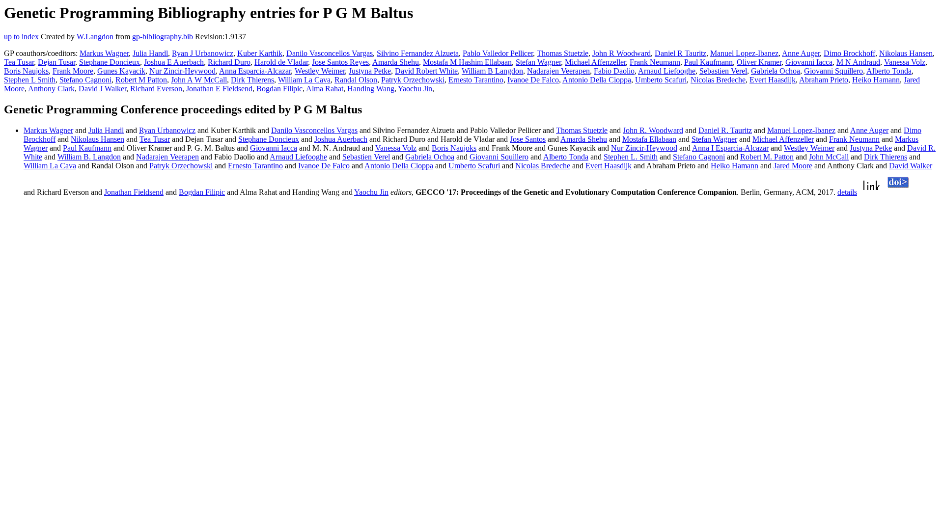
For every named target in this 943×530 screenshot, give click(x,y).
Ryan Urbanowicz (167, 130)
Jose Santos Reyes (340, 62)
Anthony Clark (51, 88)
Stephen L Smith (29, 80)
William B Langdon (492, 71)
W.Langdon (95, 36)
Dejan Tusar (56, 62)
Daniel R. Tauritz (725, 130)
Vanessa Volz (904, 62)
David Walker (910, 165)
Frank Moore (73, 71)
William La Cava (304, 80)
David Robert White (426, 71)
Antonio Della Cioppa (596, 80)
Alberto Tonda (889, 71)
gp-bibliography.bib (162, 36)
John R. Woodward (653, 130)
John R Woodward (621, 53)
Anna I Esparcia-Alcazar (730, 148)
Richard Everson (156, 88)
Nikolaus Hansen (906, 53)
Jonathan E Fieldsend (219, 88)
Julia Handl (150, 53)
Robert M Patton (141, 80)
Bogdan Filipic (279, 88)
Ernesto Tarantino (475, 80)
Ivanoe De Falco (533, 80)
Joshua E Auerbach (174, 62)
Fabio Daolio (614, 71)
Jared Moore (793, 165)
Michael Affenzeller (595, 62)
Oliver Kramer (759, 62)
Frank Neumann (655, 62)
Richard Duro (229, 62)
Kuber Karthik (259, 53)
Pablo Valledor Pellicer (498, 53)
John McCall (829, 157)
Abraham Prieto (823, 80)
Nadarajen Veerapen (558, 71)
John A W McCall (199, 80)
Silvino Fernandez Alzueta (418, 53)
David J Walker (102, 88)
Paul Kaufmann (708, 62)
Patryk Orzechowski (412, 80)
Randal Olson (355, 80)
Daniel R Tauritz (680, 53)
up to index (21, 36)
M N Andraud (858, 62)
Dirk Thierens (252, 80)
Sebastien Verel (723, 71)
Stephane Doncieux (109, 62)
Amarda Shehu (395, 62)
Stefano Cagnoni (85, 80)
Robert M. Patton (767, 157)
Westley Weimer (320, 71)
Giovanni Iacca (808, 62)
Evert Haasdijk (772, 80)
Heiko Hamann (876, 80)
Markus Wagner (104, 53)
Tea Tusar (19, 62)
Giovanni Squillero (833, 71)
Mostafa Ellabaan (649, 139)
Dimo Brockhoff (849, 53)
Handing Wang (370, 88)
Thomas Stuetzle (562, 53)
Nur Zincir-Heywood (182, 71)
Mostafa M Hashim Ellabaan (467, 62)
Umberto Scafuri (661, 80)
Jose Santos (528, 139)
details (847, 192)
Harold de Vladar (281, 62)
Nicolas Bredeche (718, 80)
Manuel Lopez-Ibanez (744, 53)
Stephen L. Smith (631, 157)
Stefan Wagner (538, 62)
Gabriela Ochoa (775, 71)
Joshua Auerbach (340, 139)
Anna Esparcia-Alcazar (255, 71)
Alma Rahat (324, 88)
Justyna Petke (370, 71)
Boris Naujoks (26, 71)
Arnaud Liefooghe (666, 71)
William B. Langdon (89, 157)
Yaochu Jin (415, 88)
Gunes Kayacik (121, 71)
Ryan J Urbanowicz (202, 53)
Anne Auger (801, 53)
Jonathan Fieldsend (134, 192)
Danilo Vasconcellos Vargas (329, 53)
